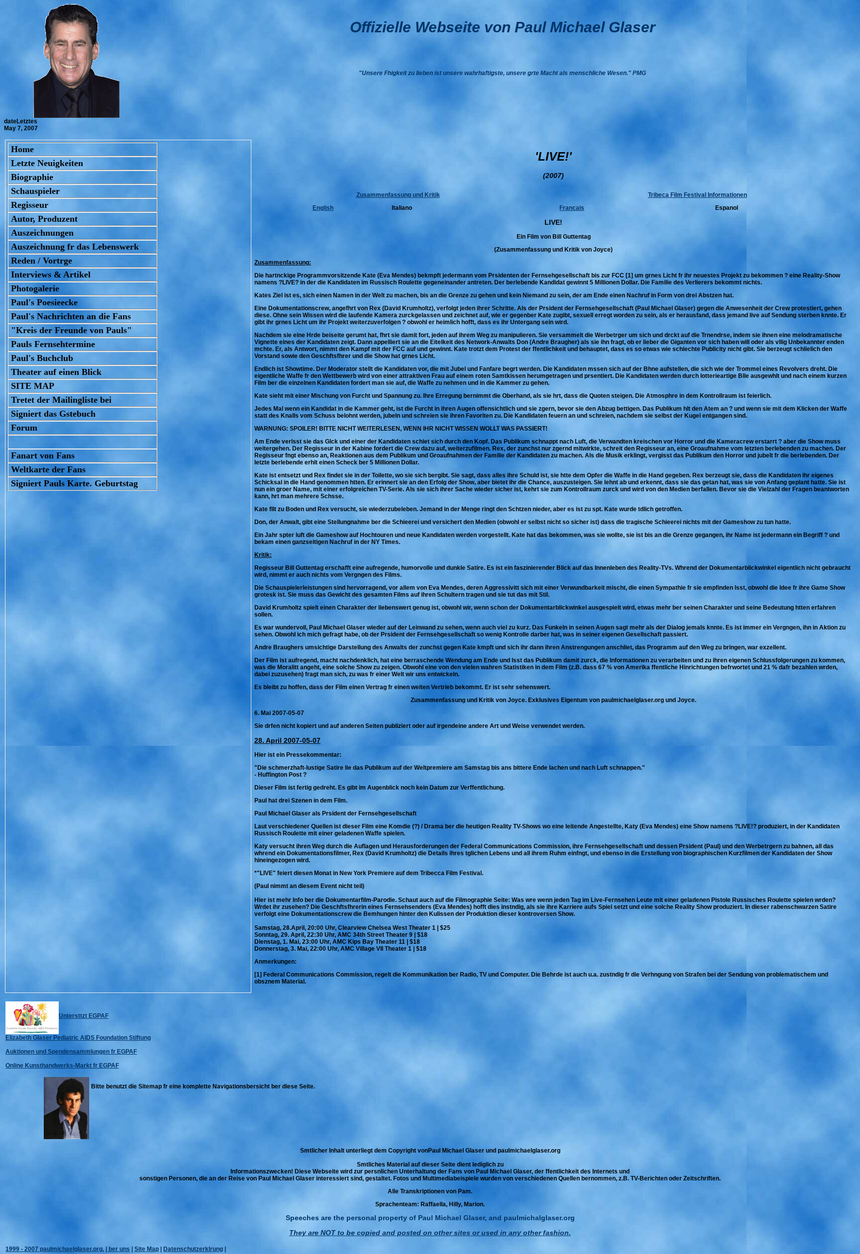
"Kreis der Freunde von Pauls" (71, 330)
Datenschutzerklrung (193, 1249)
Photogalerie (35, 288)
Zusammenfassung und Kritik (398, 194)
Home (22, 149)
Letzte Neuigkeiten (47, 163)
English (323, 207)
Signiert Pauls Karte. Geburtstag (74, 483)
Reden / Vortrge (41, 261)
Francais (571, 207)
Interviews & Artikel (51, 274)
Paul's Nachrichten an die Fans (71, 316)
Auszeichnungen (42, 233)
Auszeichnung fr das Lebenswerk (75, 247)
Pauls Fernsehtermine (53, 344)
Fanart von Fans (43, 455)
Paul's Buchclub (42, 358)
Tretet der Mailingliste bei (61, 400)
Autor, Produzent (44, 219)
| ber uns (118, 1249)
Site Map (146, 1249)
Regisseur (29, 205)
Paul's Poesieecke (44, 302)
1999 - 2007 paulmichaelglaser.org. (54, 1249)
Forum (24, 428)
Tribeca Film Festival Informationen (697, 194)
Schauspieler (35, 191)
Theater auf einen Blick (56, 372)
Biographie (32, 177)
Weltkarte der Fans (48, 469)
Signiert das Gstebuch (53, 414)
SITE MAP (32, 386)
